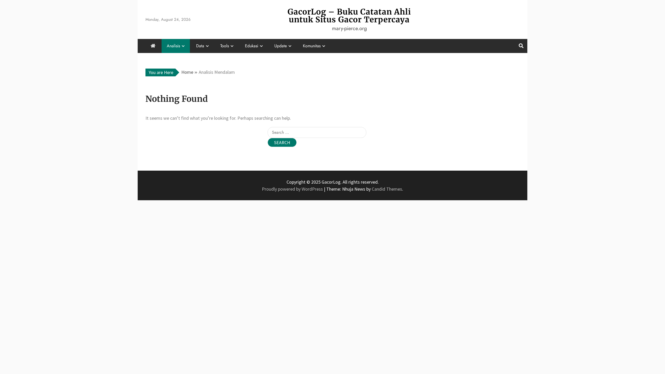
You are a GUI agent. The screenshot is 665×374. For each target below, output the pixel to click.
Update (280, 46)
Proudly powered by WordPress (293, 189)
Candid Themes (387, 189)
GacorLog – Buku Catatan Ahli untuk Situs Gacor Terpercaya (349, 15)
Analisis (173, 46)
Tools (224, 46)
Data (200, 46)
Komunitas (312, 46)
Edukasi (251, 46)
